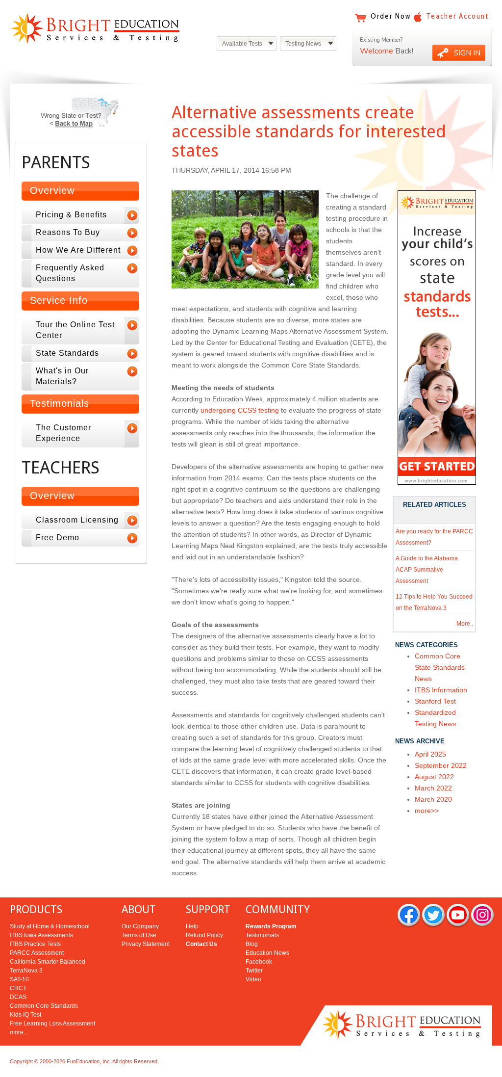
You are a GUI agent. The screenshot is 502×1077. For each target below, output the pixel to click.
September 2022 (441, 765)
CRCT (18, 988)
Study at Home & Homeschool (50, 926)
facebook (409, 915)
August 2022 (434, 777)
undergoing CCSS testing (240, 410)
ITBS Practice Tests (35, 944)
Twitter (254, 970)
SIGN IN (467, 53)
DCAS (18, 997)
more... (19, 1032)
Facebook (259, 961)
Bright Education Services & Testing (95, 28)
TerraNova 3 (26, 970)
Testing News (303, 43)
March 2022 (433, 788)
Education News (267, 952)
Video (253, 979)
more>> (427, 810)
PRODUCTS (36, 909)
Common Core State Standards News (440, 667)
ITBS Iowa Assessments (41, 935)
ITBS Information (441, 690)
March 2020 (433, 799)
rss (482, 915)
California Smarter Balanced (47, 961)
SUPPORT (208, 909)
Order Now (391, 16)
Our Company (140, 926)
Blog (252, 944)
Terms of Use (139, 935)
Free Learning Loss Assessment (52, 1023)
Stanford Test (435, 701)
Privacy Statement (146, 944)
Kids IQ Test (25, 1014)
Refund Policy (204, 935)
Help (192, 926)
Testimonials (262, 935)
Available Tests (242, 43)
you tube (458, 915)
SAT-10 (19, 979)
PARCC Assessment (37, 952)
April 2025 (430, 754)
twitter (433, 915)
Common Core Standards (44, 1005)
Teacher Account (457, 16)
